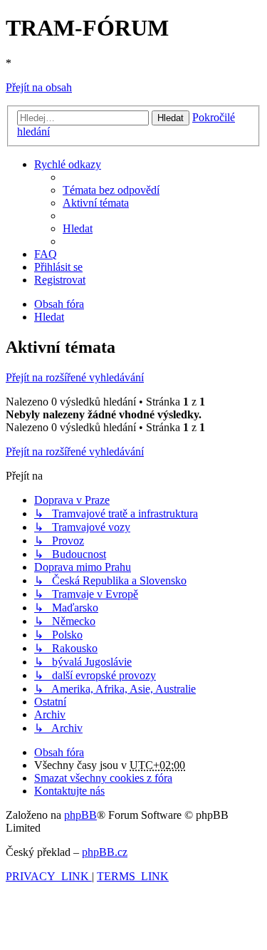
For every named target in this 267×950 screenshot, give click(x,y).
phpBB (80, 815)
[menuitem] (111, 190)
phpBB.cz (104, 852)
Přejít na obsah (39, 87)
